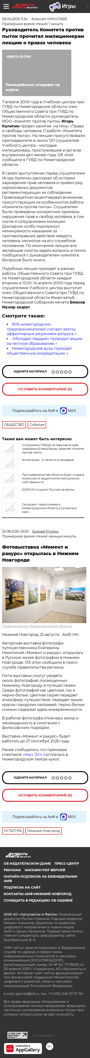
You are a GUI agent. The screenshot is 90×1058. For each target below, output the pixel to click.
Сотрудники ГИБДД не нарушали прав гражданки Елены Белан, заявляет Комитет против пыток (53, 448)
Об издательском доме (27, 863)
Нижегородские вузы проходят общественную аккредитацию (39, 351)
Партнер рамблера (43, 1035)
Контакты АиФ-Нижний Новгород (38, 894)
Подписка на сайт (22, 887)
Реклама (12, 870)
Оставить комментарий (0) (45, 389)
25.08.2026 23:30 (15, 531)
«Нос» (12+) (32, 754)
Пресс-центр (66, 863)
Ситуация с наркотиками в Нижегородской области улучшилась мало (49, 508)
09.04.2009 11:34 (15, 19)
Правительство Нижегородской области (37, 626)
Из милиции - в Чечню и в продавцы (48, 460)
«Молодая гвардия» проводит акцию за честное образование (44, 341)
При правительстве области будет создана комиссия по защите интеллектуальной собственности (53, 478)
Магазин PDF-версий (45, 870)
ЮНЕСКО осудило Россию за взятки (48, 489)
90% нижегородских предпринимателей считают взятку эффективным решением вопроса (41, 329)
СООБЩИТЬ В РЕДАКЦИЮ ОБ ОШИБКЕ (38, 900)
